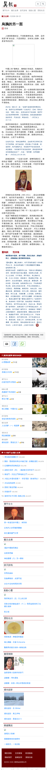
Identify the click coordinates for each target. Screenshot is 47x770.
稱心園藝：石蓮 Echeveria (14, 642)
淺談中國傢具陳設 (11, 548)
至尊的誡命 (8, 573)
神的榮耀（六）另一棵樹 (13, 558)
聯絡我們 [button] (8, 757)
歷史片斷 (5, 399)
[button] (6, 343)
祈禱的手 (7, 491)
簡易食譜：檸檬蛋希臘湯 (13, 637)
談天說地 (23, 10)
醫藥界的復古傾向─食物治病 (15, 647)
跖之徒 (6, 612)
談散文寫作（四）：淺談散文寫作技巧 (19, 470)
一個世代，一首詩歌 (12, 744)
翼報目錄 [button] (28, 757)
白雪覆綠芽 (6, 362)
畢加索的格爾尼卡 (11, 457)
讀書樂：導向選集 (11, 678)
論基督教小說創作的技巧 (13, 672)
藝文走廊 (14, 10)
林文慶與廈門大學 (11, 533)
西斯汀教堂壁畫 (10, 487)
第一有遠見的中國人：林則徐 (15, 522)
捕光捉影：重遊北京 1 (10, 442)
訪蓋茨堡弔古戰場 (9, 382)
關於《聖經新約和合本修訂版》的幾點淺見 (21, 461)
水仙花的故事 (9, 483)
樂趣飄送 (8, 725)
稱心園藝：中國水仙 (9, 409)
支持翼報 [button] (18, 753)
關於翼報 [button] (8, 753)
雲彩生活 (40, 10)
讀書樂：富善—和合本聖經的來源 (17, 683)
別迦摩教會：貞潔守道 (13, 578)
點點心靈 (32, 10)
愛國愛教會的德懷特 (12, 739)
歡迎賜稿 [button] (28, 753)
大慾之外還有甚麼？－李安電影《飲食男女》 (21, 479)
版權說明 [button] (18, 757)
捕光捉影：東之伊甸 (12, 713)
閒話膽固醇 (6, 435)
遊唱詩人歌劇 (9, 733)
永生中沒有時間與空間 (13, 584)
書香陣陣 (8, 654)
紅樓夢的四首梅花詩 (12, 466)
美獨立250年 (7, 372)
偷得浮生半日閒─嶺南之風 (14, 496)
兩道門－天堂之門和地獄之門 (15, 474)
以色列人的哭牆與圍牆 (13, 528)
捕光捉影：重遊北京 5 (13, 719)
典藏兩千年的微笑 (9, 392)
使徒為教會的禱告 (9, 419)
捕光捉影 (8, 689)
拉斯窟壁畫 (8, 553)
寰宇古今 (6, 10)
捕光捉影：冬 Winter (12, 708)
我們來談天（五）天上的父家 (15, 598)
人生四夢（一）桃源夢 (10, 425)
